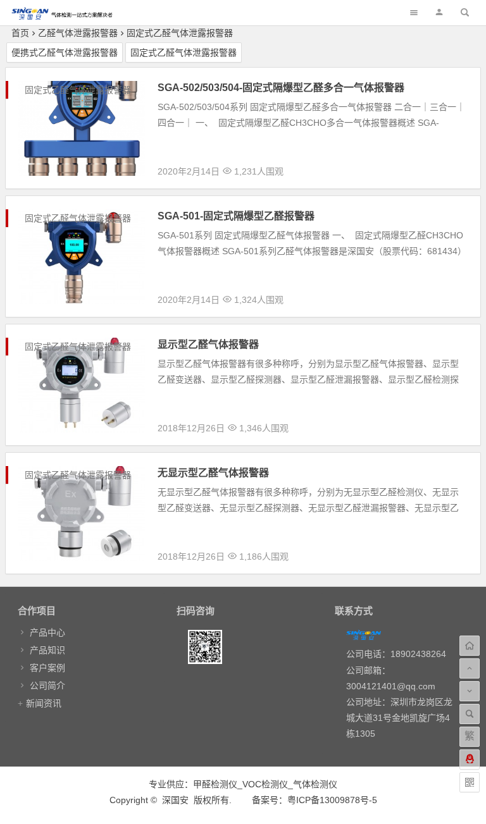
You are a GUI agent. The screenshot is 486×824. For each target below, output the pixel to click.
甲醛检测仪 (215, 784)
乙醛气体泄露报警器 (78, 33)
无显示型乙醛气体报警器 (213, 472)
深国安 (175, 800)
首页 (20, 33)
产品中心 (47, 632)
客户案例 (47, 668)
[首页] (469, 646)
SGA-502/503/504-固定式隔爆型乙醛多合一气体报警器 (281, 87)
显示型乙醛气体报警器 (208, 344)
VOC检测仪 (265, 784)
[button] (439, 12)
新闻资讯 (43, 703)
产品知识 (47, 650)
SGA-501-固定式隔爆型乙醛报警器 (236, 216)
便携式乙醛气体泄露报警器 (64, 52)
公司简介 (47, 685)
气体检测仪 (315, 784)
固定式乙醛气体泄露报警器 (180, 33)
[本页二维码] (469, 782)
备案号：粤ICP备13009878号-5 (314, 800)
